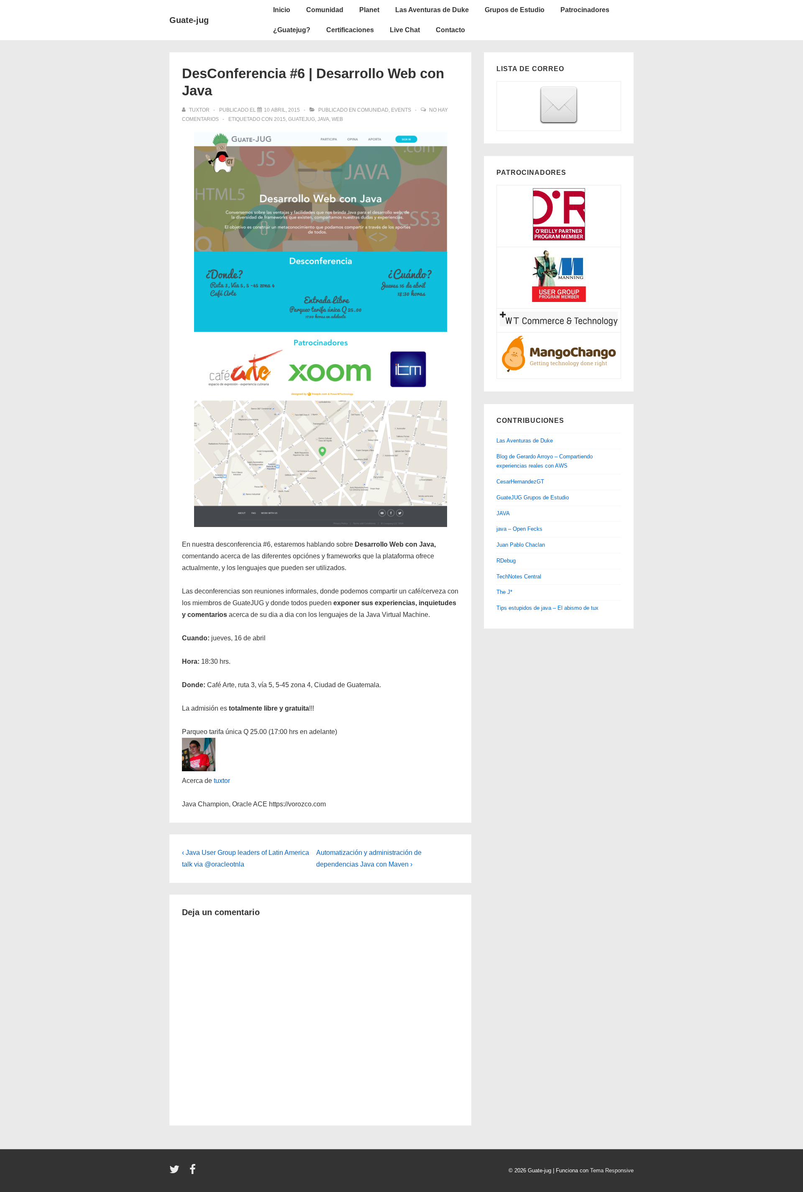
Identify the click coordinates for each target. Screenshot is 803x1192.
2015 (280, 119)
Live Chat (405, 29)
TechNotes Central (518, 576)
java (323, 119)
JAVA (503, 513)
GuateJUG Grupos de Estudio (532, 497)
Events (401, 110)
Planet (369, 9)
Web (337, 119)
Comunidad (324, 9)
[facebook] (193, 1172)
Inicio (281, 9)
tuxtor (222, 780)
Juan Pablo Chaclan (520, 545)
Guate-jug (189, 20)
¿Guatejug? (291, 29)
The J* (504, 592)
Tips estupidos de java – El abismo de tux (547, 608)
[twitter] (176, 1172)
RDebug (506, 561)
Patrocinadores (584, 9)
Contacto (450, 29)
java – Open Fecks (519, 529)
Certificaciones (350, 29)
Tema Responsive (612, 1170)
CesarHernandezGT (520, 481)
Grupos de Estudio (515, 9)
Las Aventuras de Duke (432, 9)
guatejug (301, 119)
